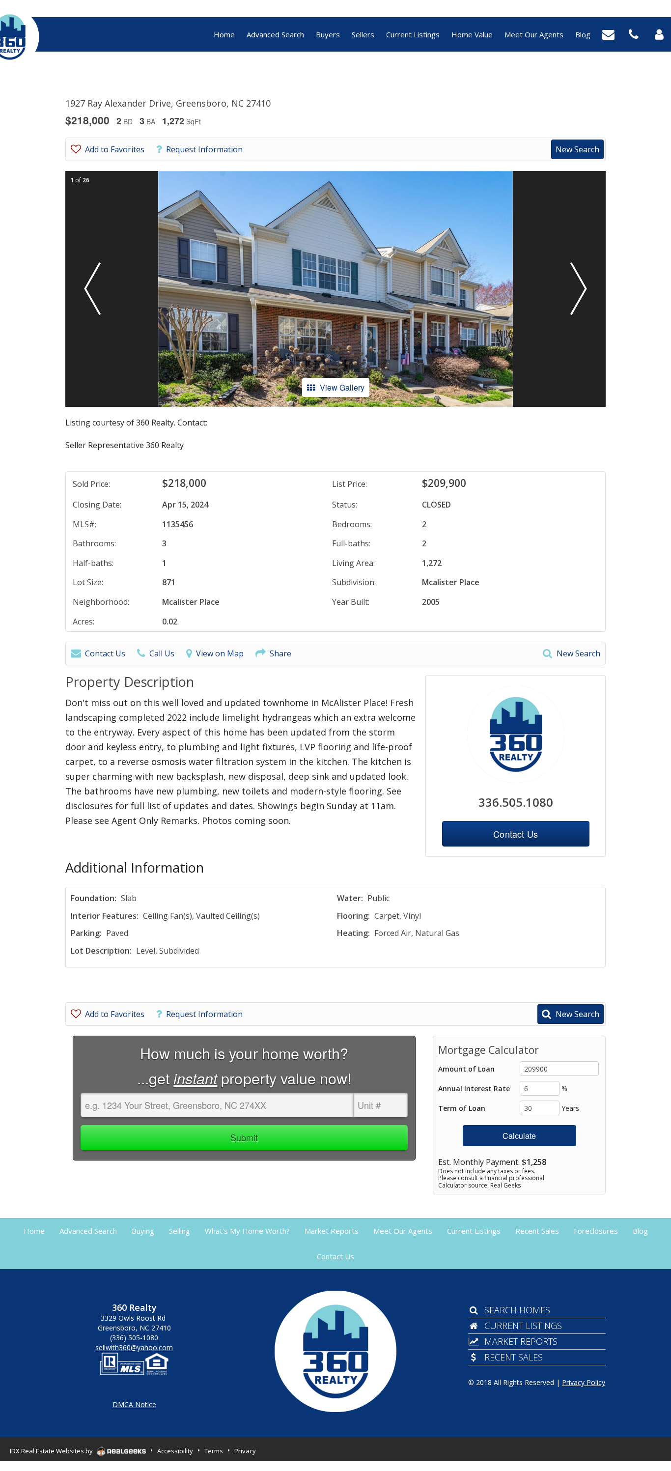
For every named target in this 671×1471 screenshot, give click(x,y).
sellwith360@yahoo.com (134, 1347)
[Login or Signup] (659, 33)
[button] (92, 289)
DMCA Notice (134, 1404)
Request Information (204, 149)
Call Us (161, 653)
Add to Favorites (114, 149)
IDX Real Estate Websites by (52, 1450)
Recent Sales (513, 1357)
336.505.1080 (515, 802)
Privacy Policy (583, 1382)
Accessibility (175, 1450)
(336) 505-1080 (134, 1337)
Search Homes (517, 1310)
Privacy (245, 1450)
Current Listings (523, 1325)
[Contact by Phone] (634, 33)
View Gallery (342, 387)
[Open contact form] (608, 33)
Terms (213, 1450)
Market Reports (521, 1341)
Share (280, 653)
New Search (577, 149)
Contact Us (105, 653)
